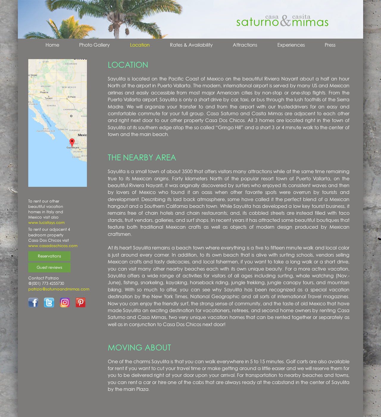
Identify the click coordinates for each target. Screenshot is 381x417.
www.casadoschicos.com (52, 245)
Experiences (291, 45)
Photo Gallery (94, 45)
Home (52, 45)
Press (330, 45)
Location (140, 45)
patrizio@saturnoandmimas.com (58, 289)
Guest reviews (49, 267)
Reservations (49, 256)
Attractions (245, 45)
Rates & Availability (191, 45)
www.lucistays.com (46, 222)
